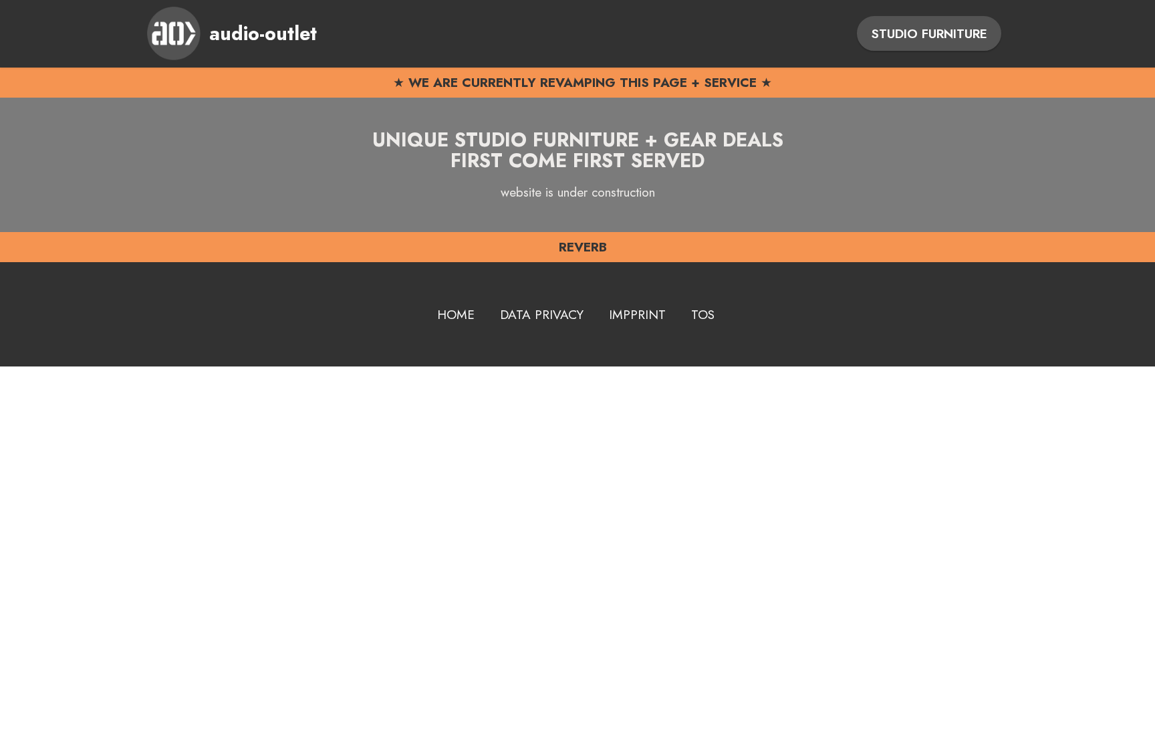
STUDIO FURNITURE (929, 33)
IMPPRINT (637, 314)
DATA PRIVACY (542, 314)
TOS (703, 314)
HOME (456, 314)
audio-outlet (263, 33)
